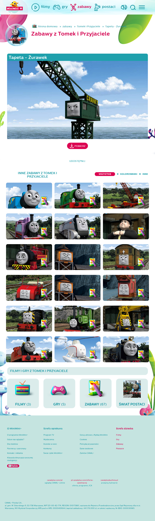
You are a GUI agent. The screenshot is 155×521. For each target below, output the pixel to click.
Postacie (120, 449)
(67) (96, 404)
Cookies (83, 439)
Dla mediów (12, 444)
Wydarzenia (48, 439)
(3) (23, 404)
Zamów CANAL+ (87, 453)
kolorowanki (128, 174)
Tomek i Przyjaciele (88, 26)
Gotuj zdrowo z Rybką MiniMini (94, 435)
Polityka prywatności (89, 444)
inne (145, 174)
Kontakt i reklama (15, 453)
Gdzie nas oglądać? (15, 439)
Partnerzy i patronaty (16, 449)
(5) (59, 404)
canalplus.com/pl (55, 480)
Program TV (48, 435)
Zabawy (119, 444)
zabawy (67, 26)
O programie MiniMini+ (17, 435)
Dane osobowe (86, 449)
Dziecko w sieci (50, 444)
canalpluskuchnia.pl (109, 480)
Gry (117, 439)
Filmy (118, 435)
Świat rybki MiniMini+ (53, 453)
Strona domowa (48, 26)
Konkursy (47, 449)
